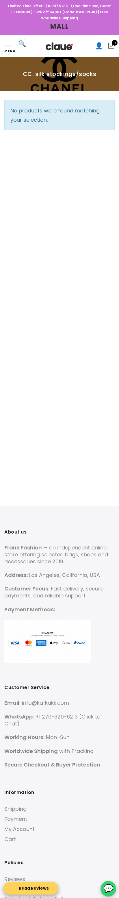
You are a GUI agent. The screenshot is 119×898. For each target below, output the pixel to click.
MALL (59, 26)
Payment (15, 819)
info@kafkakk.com (45, 702)
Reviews (14, 879)
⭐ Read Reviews (31, 888)
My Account (19, 829)
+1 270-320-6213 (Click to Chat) (52, 720)
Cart (10, 839)
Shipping (15, 808)
